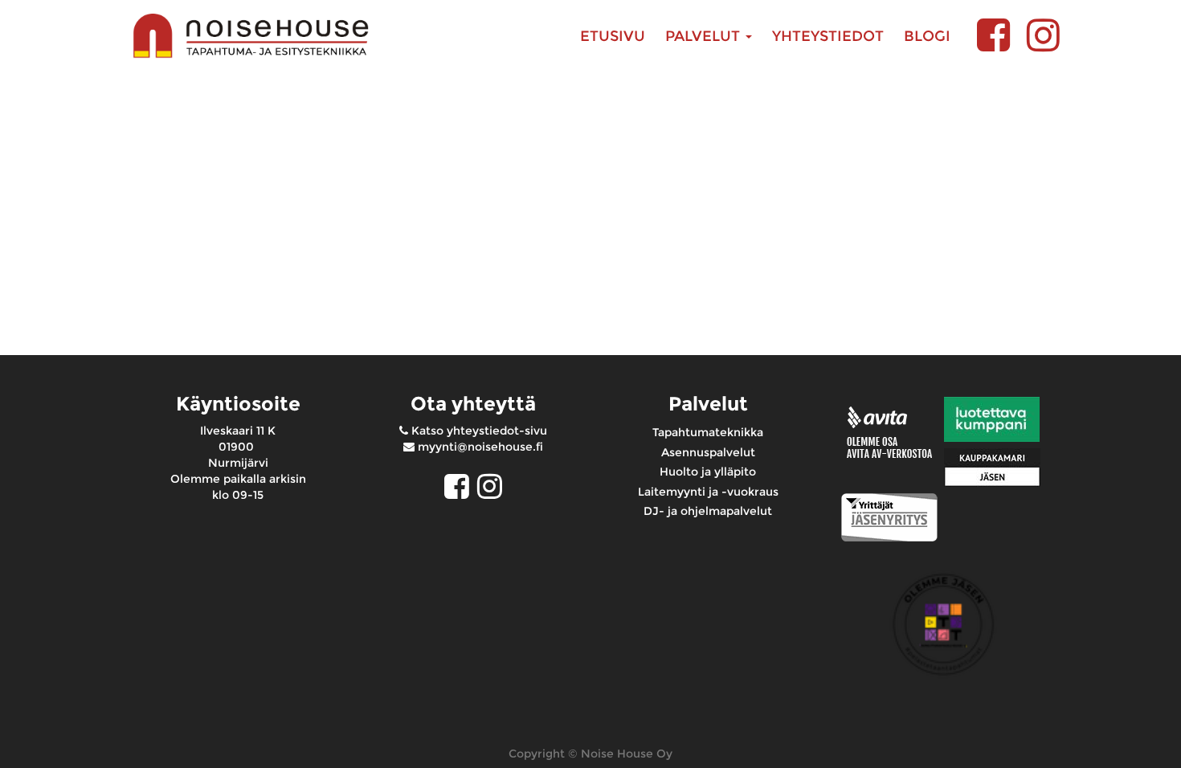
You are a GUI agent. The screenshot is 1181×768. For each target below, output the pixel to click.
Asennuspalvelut (708, 452)
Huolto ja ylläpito (708, 471)
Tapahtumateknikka (707, 432)
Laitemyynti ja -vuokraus (708, 491)
